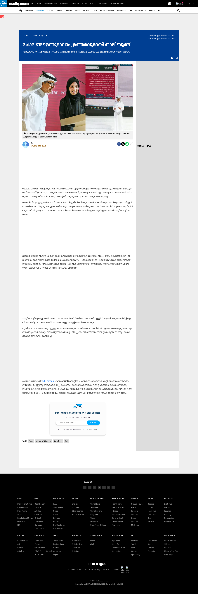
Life (130, 10)
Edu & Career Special (43, 551)
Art (18, 544)
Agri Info (115, 544)
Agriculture (117, 535)
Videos (167, 544)
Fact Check (39, 528)
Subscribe (103, 4)
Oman (55, 511)
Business (121, 10)
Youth (133, 544)
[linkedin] (99, 487)
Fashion (134, 541)
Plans (133, 507)
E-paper (38, 4)
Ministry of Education (43, 441)
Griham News (137, 504)
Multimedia (140, 10)
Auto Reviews (77, 544)
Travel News (58, 541)
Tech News (152, 541)
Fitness (115, 511)
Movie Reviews (96, 511)
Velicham (75, 4)
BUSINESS (168, 499)
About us (71, 569)
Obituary (21, 521)
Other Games (77, 511)
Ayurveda (116, 525)
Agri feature (116, 551)
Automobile (77, 535)
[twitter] (90, 487)
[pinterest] (113, 487)
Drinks (150, 507)
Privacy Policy (94, 569)
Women (134, 551)
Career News (39, 548)
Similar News (144, 146)
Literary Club (22, 541)
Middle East (59, 499)
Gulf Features (59, 525)
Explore (56, 555)
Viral (92, 544)
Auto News (76, 541)
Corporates (169, 518)
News (59, 10)
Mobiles (151, 548)
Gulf (77, 10)
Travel (152, 10)
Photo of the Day (171, 551)
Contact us (82, 569)
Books (84, 4)
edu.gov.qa (48, 381)
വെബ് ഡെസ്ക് (38, 145)
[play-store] (123, 570)
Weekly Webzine (50, 4)
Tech (150, 535)
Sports (86, 10)
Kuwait (56, 521)
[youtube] (104, 487)
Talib (66, 441)
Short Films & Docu (98, 525)
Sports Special (78, 514)
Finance (167, 511)
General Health (118, 518)
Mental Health (117, 521)
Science (151, 544)
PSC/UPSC (39, 555)
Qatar (55, 514)
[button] (3, 3)
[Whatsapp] (127, 144)
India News (22, 511)
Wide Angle (168, 555)
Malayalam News (24, 504)
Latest (51, 10)
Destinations (58, 544)
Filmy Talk (94, 514)
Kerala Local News (25, 518)
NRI (18, 525)
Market (167, 507)
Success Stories (118, 548)
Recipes (151, 504)
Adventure (57, 551)
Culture (21, 535)
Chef (150, 518)
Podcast (167, 548)
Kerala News (22, 507)
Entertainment (107, 10)
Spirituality (135, 555)
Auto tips (75, 551)
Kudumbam (64, 4)
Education (39, 535)
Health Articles (118, 507)
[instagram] (95, 487)
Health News (118, 499)
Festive (151, 521)
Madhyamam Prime (117, 4)
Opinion (68, 10)
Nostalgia (94, 521)
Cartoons (38, 525)
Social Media (96, 535)
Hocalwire (118, 584)
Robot (31, 441)
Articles (37, 511)
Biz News (168, 504)
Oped (36, 499)
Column (134, 521)
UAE (55, 504)
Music (92, 518)
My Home (29, 10)
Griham (134, 499)
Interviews (38, 521)
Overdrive (76, 548)
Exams (37, 544)
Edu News (38, 541)
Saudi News (58, 507)
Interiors (134, 511)
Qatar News (58, 441)
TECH (95, 10)
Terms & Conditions (89, 429)
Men (133, 548)
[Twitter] (123, 144)
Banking (167, 514)
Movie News (95, 504)
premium (40, 10)
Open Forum (39, 504)
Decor (133, 518)
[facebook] (119, 144)
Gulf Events (58, 528)
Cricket (75, 504)
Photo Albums (170, 541)
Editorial (37, 507)
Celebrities (94, 507)
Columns (38, 514)
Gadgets (151, 551)
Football (75, 507)
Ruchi (150, 499)
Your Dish (152, 514)
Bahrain (56, 518)
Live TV (92, 4)
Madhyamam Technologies (94, 584)
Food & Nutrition (118, 514)
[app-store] (128, 570)
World (19, 514)
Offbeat (37, 518)
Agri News (116, 541)
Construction (136, 514)
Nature (56, 548)
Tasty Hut (152, 511)
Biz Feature (169, 521)
